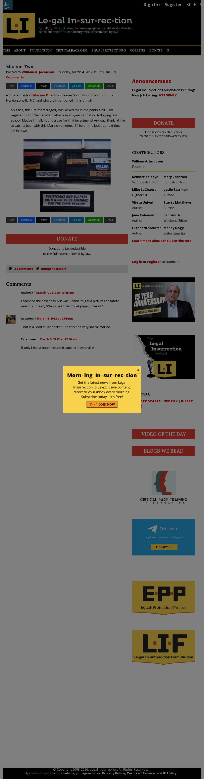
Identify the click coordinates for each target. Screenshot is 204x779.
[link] (102, 370)
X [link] (138, 369)
